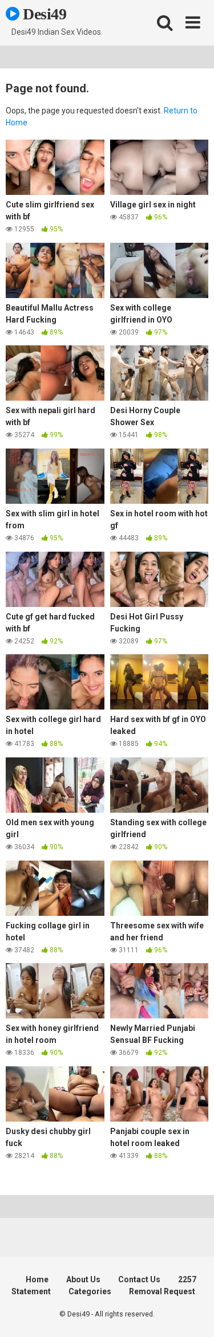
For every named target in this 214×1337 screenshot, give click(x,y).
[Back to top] (192, 1314)
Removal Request (162, 1291)
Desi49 (43, 14)
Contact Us (139, 1279)
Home (37, 1279)
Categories (89, 1291)
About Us (83, 1279)
